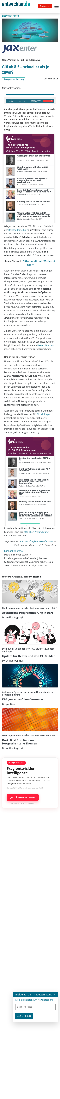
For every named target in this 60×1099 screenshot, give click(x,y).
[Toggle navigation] (17, 6)
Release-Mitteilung (18, 229)
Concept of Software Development (36, 541)
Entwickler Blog (10, 15)
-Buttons (45, 345)
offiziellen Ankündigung (36, 531)
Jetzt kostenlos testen (23, 797)
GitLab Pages (43, 414)
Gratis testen (45, 6)
